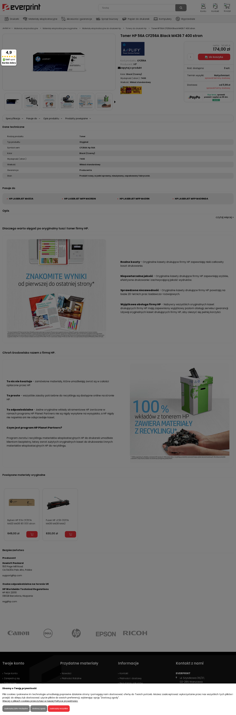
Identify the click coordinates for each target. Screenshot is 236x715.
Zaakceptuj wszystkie (59, 708)
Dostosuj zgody (38, 708)
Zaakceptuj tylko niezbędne (16, 708)
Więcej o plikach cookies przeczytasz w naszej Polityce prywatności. (40, 701)
